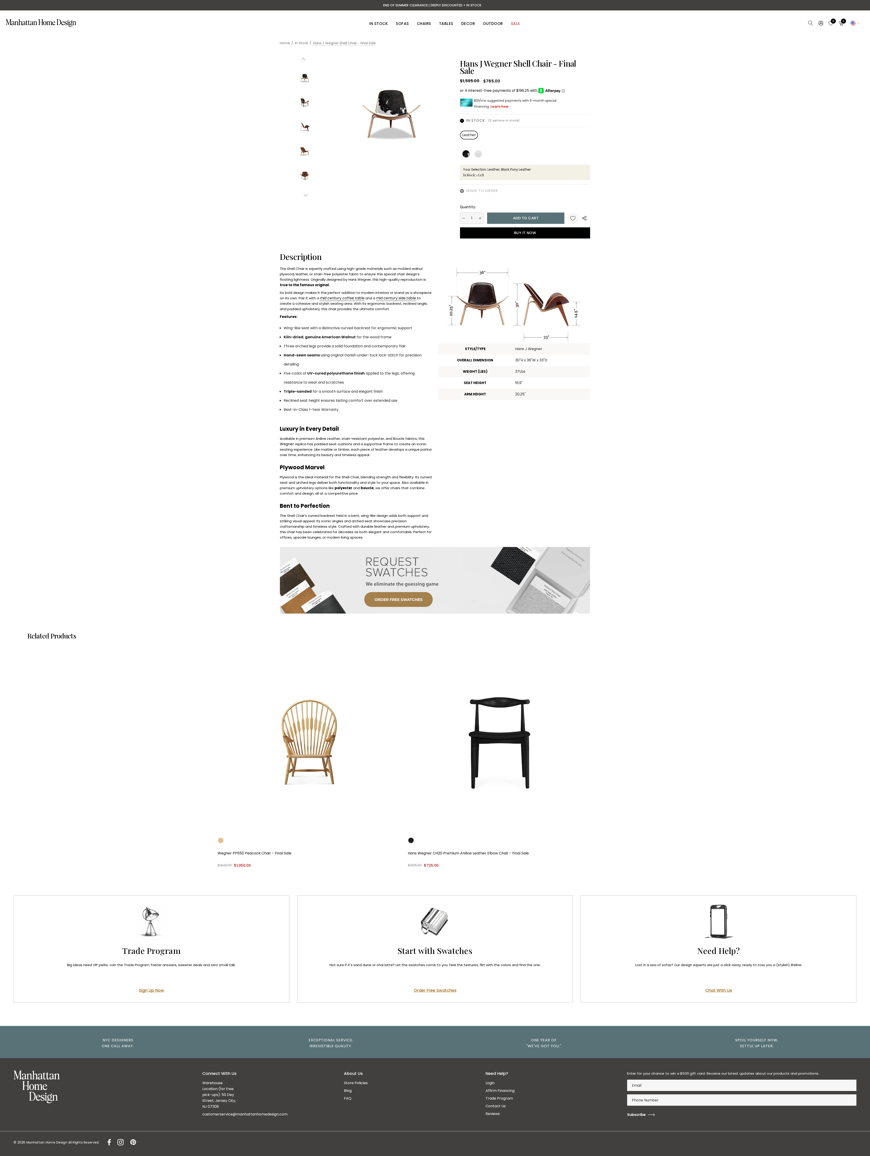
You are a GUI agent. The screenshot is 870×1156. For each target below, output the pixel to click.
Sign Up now (151, 990)
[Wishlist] (573, 218)
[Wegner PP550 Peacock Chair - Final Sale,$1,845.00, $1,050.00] (309, 742)
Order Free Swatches (435, 990)
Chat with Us (718, 990)
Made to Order (482, 190)
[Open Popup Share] (584, 218)
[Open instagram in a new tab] (120, 1142)
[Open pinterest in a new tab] (132, 1142)
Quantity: (468, 207)
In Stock (493, 120)
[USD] (854, 23)
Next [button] (305, 194)
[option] (115, 1043)
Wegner (287, 444)
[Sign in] (820, 23)
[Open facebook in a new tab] (108, 1142)
